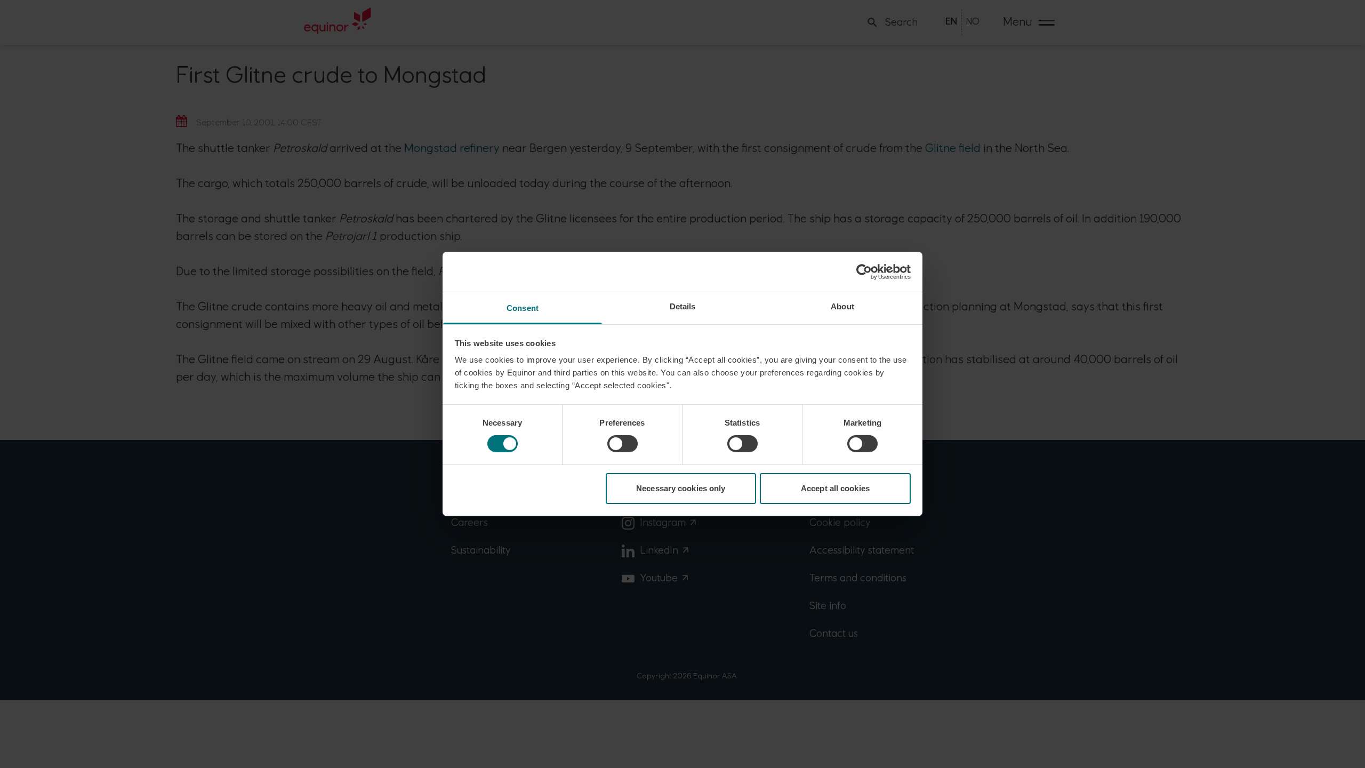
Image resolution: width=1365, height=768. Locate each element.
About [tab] (842, 306)
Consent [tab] (523, 308)
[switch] (622, 443)
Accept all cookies (835, 488)
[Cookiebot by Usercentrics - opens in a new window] (864, 271)
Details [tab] (683, 306)
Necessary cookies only (680, 488)
